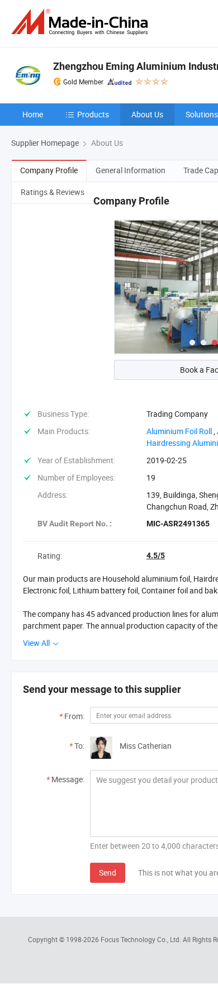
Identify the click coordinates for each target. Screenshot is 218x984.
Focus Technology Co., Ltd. (142, 939)
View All (37, 643)
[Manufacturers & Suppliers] (81, 22)
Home (32, 114)
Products (93, 114)
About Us (147, 114)
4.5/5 (155, 555)
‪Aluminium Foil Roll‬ (179, 431)
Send (107, 872)
